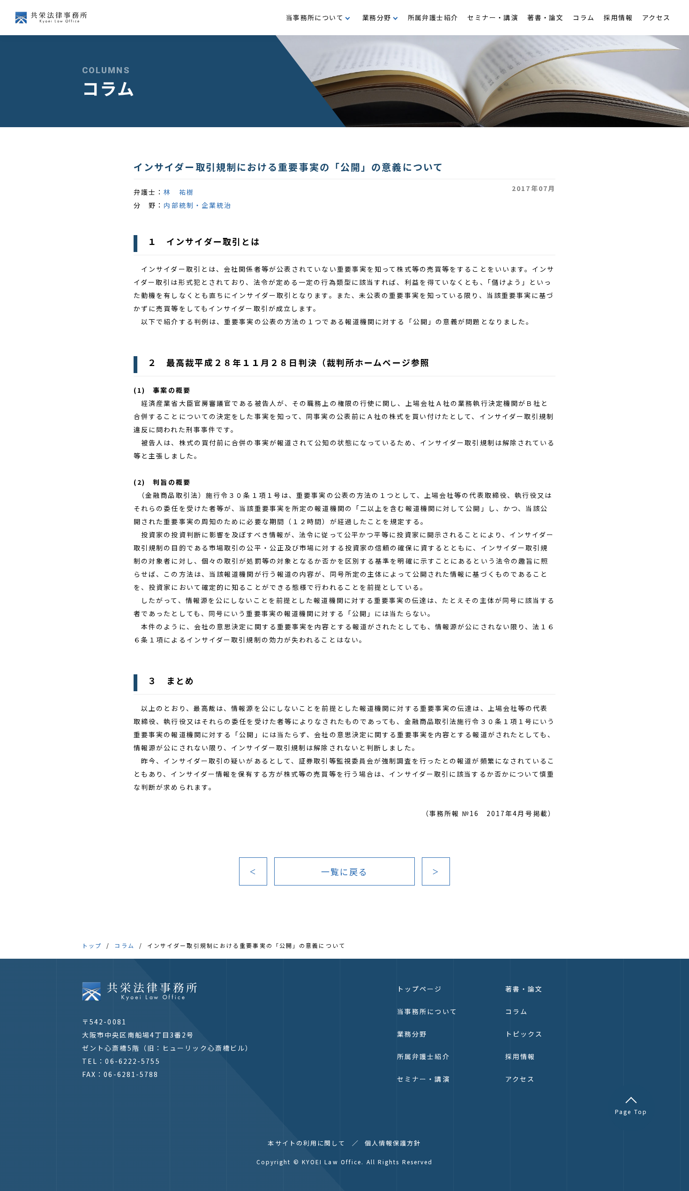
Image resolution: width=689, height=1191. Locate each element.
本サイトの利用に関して (306, 1142)
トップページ (419, 988)
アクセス (656, 17)
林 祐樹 (179, 192)
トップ (92, 945)
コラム (583, 17)
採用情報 (618, 17)
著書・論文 (545, 17)
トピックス (524, 1033)
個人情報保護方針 (393, 1142)
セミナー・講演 (492, 17)
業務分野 (412, 1033)
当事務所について (427, 1011)
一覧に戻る (344, 871)
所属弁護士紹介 (433, 17)
